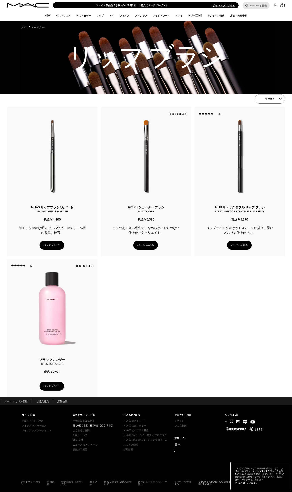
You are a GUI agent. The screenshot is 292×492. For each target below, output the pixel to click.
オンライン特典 (216, 15)
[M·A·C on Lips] (255, 429)
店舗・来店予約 (238, 15)
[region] (260, 476)
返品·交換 (78, 440)
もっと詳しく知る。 (246, 482)
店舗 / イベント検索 (33, 421)
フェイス (125, 15)
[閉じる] (280, 473)
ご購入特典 (42, 401)
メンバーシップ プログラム (145, 440)
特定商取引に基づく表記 (72, 483)
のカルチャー (135, 426)
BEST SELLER (178, 114)
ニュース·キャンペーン (85, 445)
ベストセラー (83, 15)
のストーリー (135, 421)
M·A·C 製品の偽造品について (118, 483)
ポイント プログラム (224, 5)
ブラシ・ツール (161, 15)
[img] (52, 156)
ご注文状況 (180, 426)
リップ (100, 15)
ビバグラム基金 (136, 430)
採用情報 (128, 449)
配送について (80, 435)
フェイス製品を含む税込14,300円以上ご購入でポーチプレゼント (132, 5)
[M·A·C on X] (231, 421)
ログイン (179, 421)
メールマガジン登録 (16, 401)
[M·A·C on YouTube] (252, 422)
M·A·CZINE (195, 15)
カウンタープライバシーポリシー (152, 483)
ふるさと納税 (131, 445)
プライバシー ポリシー (30, 483)
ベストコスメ (63, 15)
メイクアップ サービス (34, 426)
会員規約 (93, 483)
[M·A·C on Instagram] (238, 421)
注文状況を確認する (84, 421)
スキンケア (141, 15)
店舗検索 (62, 401)
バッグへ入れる (52, 245)
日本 (177, 444)
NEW (47, 15)
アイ (111, 15)
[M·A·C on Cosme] (236, 428)
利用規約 (50, 483)
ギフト (179, 15)
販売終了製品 (80, 449)
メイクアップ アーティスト (37, 430)
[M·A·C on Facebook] (226, 421)
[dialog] (52, 209)
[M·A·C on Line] (245, 422)
